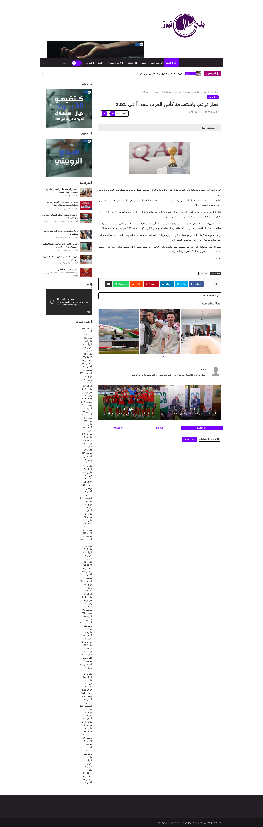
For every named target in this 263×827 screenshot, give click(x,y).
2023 (87, 440)
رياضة (100, 63)
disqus (159, 428)
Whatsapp (122, 284)
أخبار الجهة (155, 63)
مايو (88, 341)
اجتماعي (130, 63)
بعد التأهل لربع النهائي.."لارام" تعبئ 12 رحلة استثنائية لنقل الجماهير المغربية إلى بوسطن (159, 335)
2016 (87, 731)
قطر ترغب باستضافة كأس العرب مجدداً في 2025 (161, 92)
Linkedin (168, 284)
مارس (87, 347)
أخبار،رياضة (191, 92)
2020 (87, 565)
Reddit (137, 284)
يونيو (88, 338)
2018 (87, 648)
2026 (87, 328)
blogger (201, 428)
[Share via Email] (108, 284)
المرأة (89, 63)
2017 (87, 690)
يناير (88, 354)
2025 (87, 357)
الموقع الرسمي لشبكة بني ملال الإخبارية (176, 822)
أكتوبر (87, 367)
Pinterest (152, 284)
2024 (87, 399)
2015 (87, 773)
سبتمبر (87, 370)
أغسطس (86, 331)
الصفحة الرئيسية (209, 92)
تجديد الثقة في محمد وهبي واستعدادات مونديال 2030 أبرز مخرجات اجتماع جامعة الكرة (118, 335)
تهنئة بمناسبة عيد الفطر (174, 73)
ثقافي (143, 63)
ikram (203, 369)
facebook (197, 284)
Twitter (183, 284)
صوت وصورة (113, 63)
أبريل (87, 344)
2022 (87, 482)
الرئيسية (169, 63)
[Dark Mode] (77, 63)
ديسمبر (86, 360)
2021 (87, 523)
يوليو (88, 335)
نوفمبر (87, 363)
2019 (87, 606)
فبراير (87, 351)
